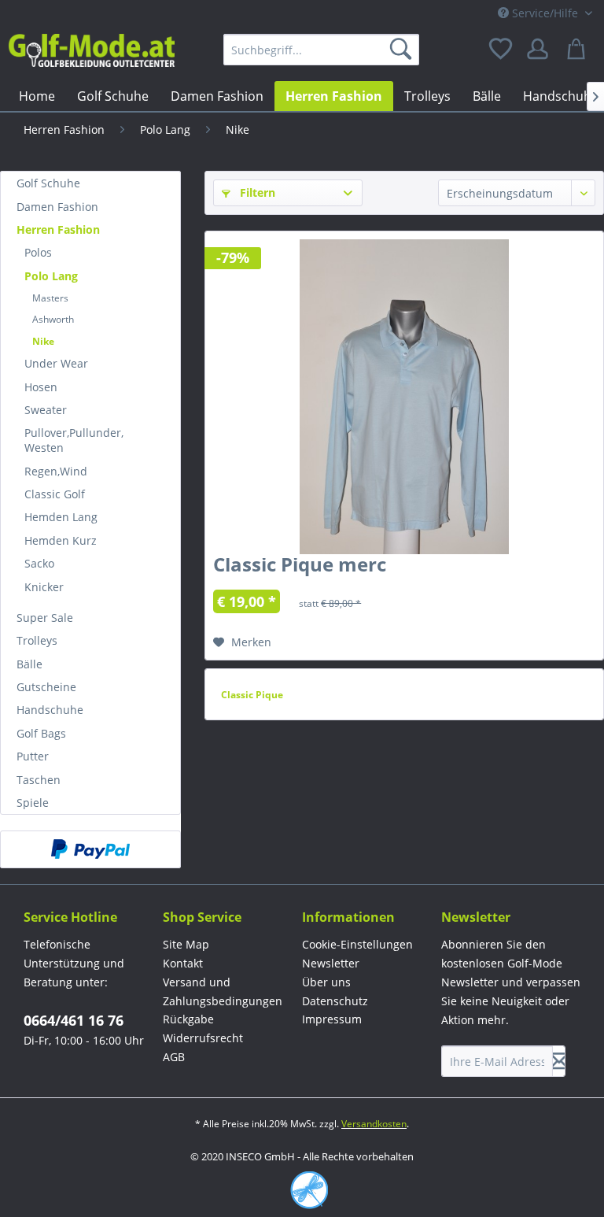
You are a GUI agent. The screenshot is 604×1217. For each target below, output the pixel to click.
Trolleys (37, 640)
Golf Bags (41, 733)
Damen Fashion (57, 206)
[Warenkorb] (579, 49)
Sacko (39, 563)
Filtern (256, 192)
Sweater (45, 409)
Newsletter (330, 963)
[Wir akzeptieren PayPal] (90, 849)
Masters (50, 298)
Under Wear (56, 363)
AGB (174, 1056)
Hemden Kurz (60, 540)
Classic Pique (252, 694)
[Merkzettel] (501, 49)
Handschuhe (50, 709)
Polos (38, 252)
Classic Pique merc (299, 567)
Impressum (332, 1019)
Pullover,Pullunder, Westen (73, 440)
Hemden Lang (61, 516)
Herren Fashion (58, 229)
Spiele (33, 802)
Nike (43, 341)
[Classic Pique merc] (404, 396)
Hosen (40, 386)
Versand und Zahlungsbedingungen (222, 991)
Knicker (44, 586)
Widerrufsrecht (203, 1037)
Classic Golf (54, 493)
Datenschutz (335, 1000)
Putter (33, 756)
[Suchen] (403, 49)
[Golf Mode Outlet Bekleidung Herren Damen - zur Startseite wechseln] (91, 53)
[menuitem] (321, 49)
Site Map (186, 944)
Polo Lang (51, 275)
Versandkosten (374, 1123)
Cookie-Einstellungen (357, 944)
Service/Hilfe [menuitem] (545, 13)
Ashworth (53, 319)
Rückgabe (188, 1019)
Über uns (326, 982)
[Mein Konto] (540, 49)
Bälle (29, 664)
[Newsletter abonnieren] (559, 1061)
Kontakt (183, 963)
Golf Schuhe (48, 183)
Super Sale (45, 617)
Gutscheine (46, 686)
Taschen (39, 779)
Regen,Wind (55, 471)
